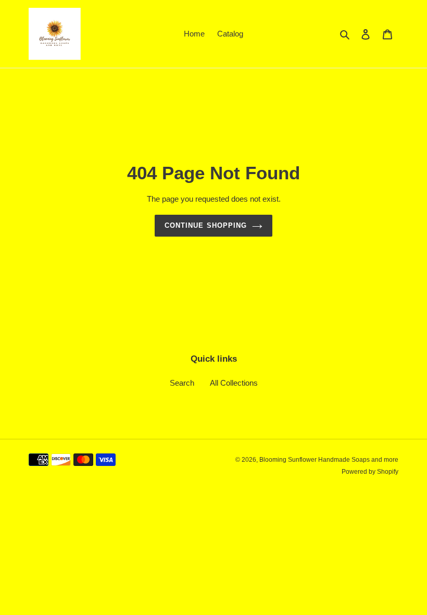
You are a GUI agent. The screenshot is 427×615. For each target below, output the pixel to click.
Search (182, 382)
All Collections (234, 382)
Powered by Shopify (370, 471)
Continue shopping (206, 225)
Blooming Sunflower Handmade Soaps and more (328, 459)
